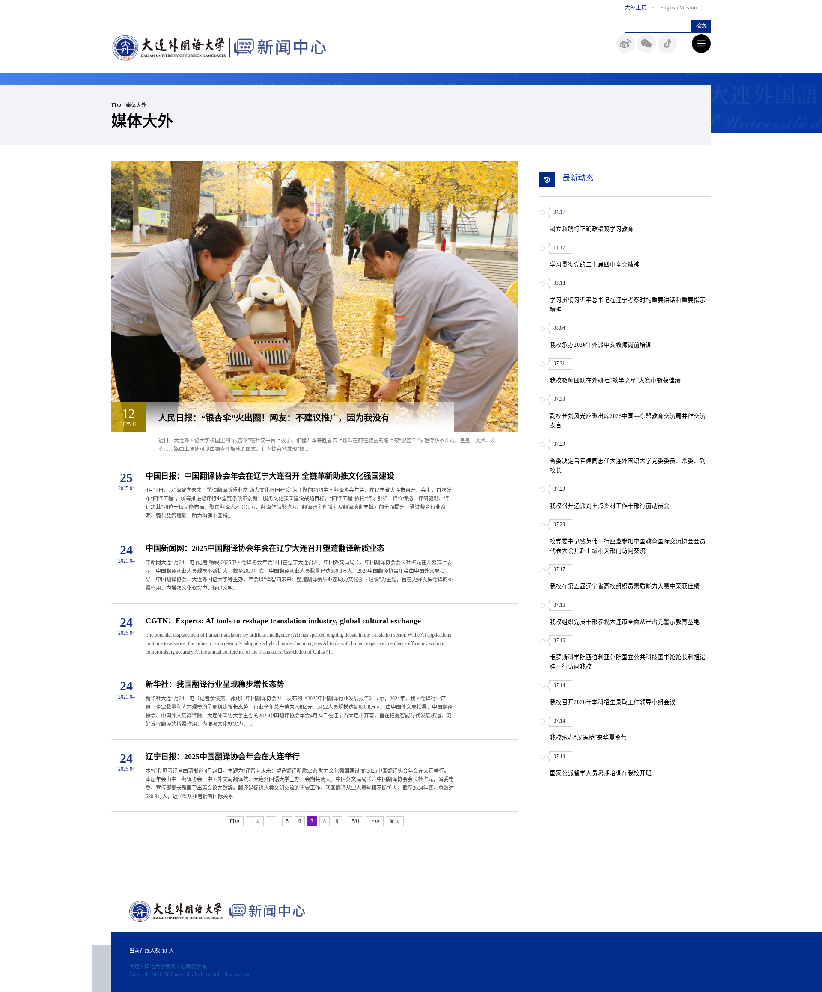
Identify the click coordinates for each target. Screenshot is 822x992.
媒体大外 (136, 105)
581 (356, 821)
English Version (678, 7)
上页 (255, 821)
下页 (374, 821)
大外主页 (636, 7)
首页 (116, 105)
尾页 (395, 821)
